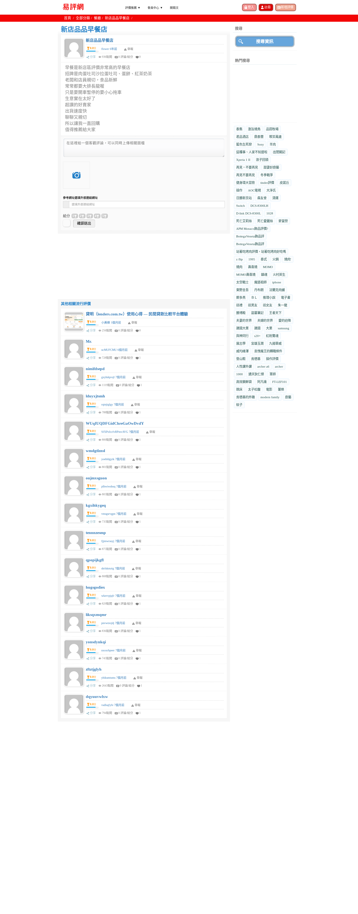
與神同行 (242, 336)
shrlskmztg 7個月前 (113, 568)
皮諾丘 (284, 182)
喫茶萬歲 (275, 136)
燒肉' (287, 259)
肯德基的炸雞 (245, 397)
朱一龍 (282, 305)
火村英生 (279, 274)
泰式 (264, 259)
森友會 (262, 198)
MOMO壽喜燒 (245, 274)
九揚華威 (275, 343)
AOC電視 (254, 190)
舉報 (134, 322)
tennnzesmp (96, 532)
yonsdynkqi (96, 642)
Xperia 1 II (243, 159)
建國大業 (242, 328)
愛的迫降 (284, 320)
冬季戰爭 (266, 175)
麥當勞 (283, 221)
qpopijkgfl (95, 560)
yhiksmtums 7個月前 (113, 677)
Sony (260, 144)
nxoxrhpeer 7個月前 (113, 650)
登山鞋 (241, 359)
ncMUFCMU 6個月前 (114, 349)
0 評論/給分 (125, 56)
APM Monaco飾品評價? (252, 228)
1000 (239, 374)
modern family (269, 397)
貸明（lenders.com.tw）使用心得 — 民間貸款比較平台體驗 (137, 314)
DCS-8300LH (259, 205)
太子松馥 (254, 389)
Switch (240, 205)
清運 (275, 198)
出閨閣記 (279, 152)
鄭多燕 (241, 297)
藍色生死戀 (244, 144)
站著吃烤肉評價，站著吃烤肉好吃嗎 (261, 251)
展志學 (241, 343)
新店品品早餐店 (99, 40)
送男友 (252, 305)
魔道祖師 (260, 282)
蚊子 (239, 404)
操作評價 (272, 359)
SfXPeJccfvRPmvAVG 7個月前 (120, 431)
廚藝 (288, 397)
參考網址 (80, 197)
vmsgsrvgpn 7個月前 (113, 513)
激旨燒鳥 (254, 129)
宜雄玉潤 (257, 343)
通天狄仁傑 (256, 374)
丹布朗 (259, 290)
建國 (257, 328)
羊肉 (273, 144)
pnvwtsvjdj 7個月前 (113, 623)
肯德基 (255, 359)
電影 (269, 389)
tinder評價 (267, 182)
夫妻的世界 (244, 320)
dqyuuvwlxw (97, 696)
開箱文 (174, 7)
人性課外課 (244, 366)
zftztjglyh (94, 669)
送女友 (267, 305)
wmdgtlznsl (95, 451)
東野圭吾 (242, 290)
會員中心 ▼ (155, 7)
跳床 (239, 389)
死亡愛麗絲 (265, 221)
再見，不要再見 (247, 167)
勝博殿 (241, 313)
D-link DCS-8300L (248, 213)
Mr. (89, 341)
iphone (276, 282)
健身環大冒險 (245, 182)
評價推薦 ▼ (132, 7)
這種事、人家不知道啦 (251, 152)
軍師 (273, 374)
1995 (251, 259)
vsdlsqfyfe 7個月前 (112, 705)
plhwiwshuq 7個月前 (113, 486)
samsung (283, 328)
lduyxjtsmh (95, 396)
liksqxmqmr (96, 614)
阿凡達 (262, 382)
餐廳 (97, 18)
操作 (239, 190)
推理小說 (269, 297)
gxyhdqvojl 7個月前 (113, 377)
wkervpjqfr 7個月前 (113, 595)
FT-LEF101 (279, 382)
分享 (93, 56)
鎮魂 (264, 274)
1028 (269, 213)
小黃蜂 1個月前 (111, 322)
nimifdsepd (95, 369)
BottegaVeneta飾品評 (250, 236)
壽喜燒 (252, 267)
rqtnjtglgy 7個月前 (112, 404)
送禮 (239, 305)
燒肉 (239, 267)
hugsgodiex (95, 587)
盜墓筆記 (257, 313)
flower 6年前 (109, 49)
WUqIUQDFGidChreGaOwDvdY (115, 423)
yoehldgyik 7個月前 (113, 459)
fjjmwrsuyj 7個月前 (113, 541)
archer (279, 366)
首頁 (67, 18)
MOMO (268, 267)
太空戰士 (242, 282)
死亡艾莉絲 (244, 221)
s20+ (257, 336)
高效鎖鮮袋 (244, 382)
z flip (239, 259)
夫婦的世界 (265, 320)
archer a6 (263, 366)
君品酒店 (242, 136)
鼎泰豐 (259, 136)
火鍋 (275, 259)
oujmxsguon (96, 478)
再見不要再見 (245, 175)
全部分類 (83, 18)
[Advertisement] (144, 263)
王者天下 (275, 313)
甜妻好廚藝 (271, 167)
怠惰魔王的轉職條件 (268, 351)
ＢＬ (254, 297)
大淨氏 (271, 190)
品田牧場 (272, 129)
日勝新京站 (244, 198)
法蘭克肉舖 (277, 290)
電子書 (285, 297)
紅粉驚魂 (272, 336)
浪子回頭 (262, 159)
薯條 (281, 389)
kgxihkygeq (96, 505)
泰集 (239, 129)
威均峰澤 (242, 351)
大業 (269, 328)
